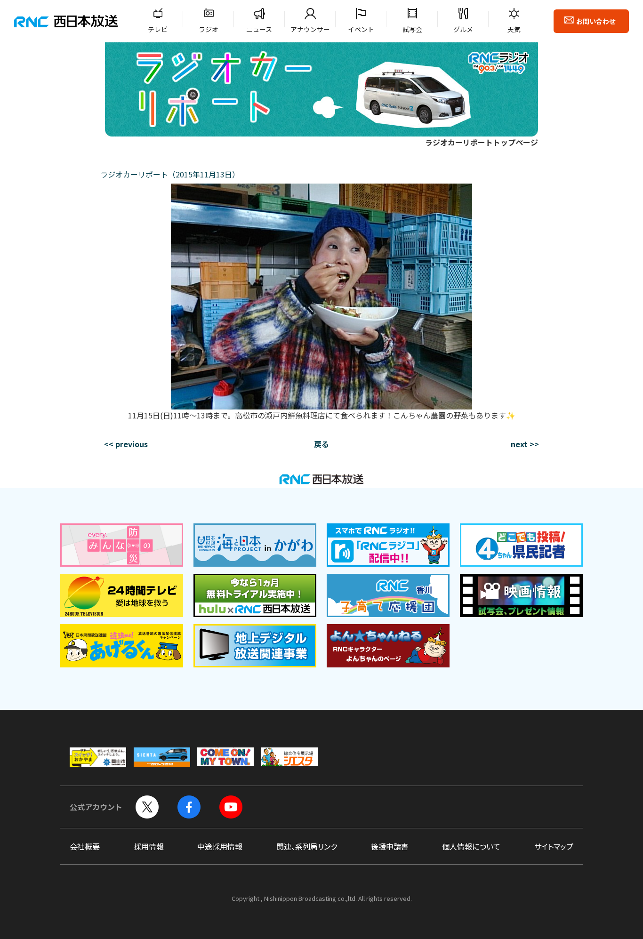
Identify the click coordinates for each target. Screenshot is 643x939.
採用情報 (149, 846)
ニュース (259, 29)
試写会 (412, 29)
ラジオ (208, 29)
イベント (361, 29)
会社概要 (85, 846)
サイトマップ (553, 846)
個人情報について (471, 846)
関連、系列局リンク (306, 846)
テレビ (158, 29)
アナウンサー (310, 29)
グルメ (463, 29)
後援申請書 (390, 846)
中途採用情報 (219, 846)
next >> (525, 443)
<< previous (126, 443)
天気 (514, 29)
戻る (321, 443)
